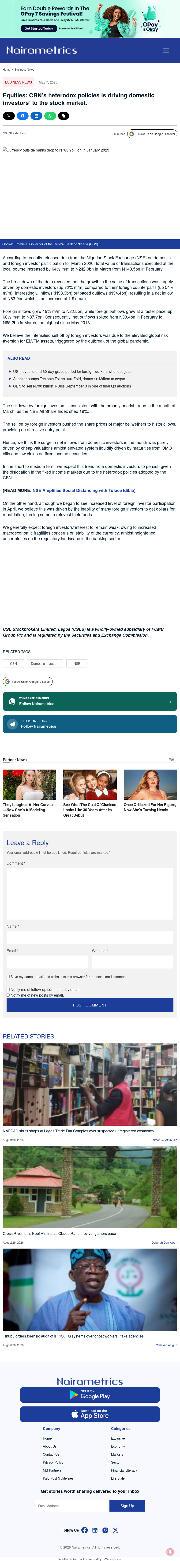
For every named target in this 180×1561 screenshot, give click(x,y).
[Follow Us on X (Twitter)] (115, 1529)
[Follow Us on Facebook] (84, 1529)
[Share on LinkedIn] (36, 116)
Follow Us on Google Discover (155, 134)
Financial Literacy (124, 1470)
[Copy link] (63, 116)
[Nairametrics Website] (42, 49)
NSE (77, 663)
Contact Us (51, 1454)
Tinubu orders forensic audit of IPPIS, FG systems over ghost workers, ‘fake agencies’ (74, 1336)
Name (13, 926)
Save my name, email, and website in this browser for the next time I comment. (69, 976)
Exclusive (118, 1438)
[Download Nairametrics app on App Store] (90, 1414)
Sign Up (127, 1505)
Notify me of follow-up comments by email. (45, 989)
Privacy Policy (53, 1462)
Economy (118, 1446)
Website (100, 950)
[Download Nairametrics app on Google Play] (90, 1395)
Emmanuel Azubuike (164, 1140)
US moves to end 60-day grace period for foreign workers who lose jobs (72, 371)
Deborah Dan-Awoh (164, 1242)
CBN (13, 663)
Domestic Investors (45, 663)
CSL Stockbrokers (14, 133)
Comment (16, 863)
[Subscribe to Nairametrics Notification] (170, 1552)
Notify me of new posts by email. (37, 995)
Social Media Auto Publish (72, 1559)
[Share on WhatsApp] (50, 116)
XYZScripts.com (113, 1559)
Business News (24, 69)
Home (7, 69)
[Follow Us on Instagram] (105, 1529)
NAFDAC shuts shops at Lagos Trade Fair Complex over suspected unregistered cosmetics (78, 1131)
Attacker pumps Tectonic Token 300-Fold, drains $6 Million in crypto (69, 378)
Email (13, 950)
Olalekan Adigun (166, 1345)
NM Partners (52, 1470)
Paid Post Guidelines (58, 1478)
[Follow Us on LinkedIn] (95, 1529)
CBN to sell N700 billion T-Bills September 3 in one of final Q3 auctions (72, 386)
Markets (117, 1454)
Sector (116, 1462)
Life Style (118, 1478)
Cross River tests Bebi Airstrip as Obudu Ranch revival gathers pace (59, 1233)
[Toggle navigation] (166, 51)
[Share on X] (9, 116)
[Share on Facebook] (23, 116)
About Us (49, 1446)
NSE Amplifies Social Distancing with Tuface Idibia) (84, 490)
